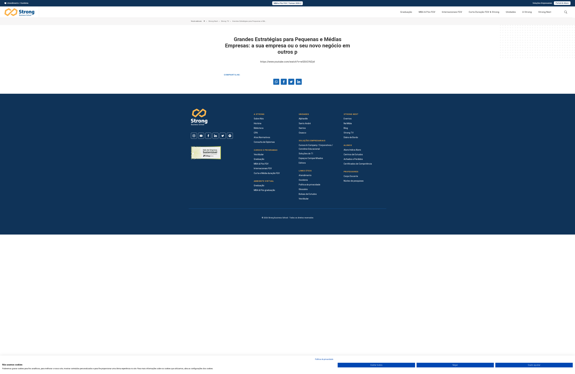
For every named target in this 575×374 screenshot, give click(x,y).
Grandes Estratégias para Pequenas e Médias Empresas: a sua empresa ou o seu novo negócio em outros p (249, 21)
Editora (302, 163)
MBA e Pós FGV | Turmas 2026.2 (287, 3)
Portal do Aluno (562, 3)
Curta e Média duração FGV (267, 173)
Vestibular (259, 154)
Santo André (305, 123)
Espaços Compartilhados (311, 158)
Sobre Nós (259, 118)
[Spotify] (230, 136)
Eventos (348, 118)
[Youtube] (201, 136)
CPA (256, 133)
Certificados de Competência (358, 164)
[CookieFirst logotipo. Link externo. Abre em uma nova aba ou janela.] (3, 361)
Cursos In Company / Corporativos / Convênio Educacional (316, 147)
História (257, 123)
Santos (302, 128)
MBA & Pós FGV (427, 12)
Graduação (406, 12)
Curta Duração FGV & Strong (484, 12)
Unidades (511, 12)
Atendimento (305, 175)
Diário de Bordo (351, 137)
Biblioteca (258, 128)
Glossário (303, 189)
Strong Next (544, 12)
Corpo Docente (351, 176)
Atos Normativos (262, 137)
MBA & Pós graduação (264, 190)
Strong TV (225, 21)
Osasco (302, 133)
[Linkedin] (215, 136)
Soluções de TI (306, 153)
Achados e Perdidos (353, 159)
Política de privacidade (309, 184)
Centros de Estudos (353, 154)
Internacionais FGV (452, 12)
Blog (346, 128)
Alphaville (303, 118)
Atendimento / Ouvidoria (17, 3)
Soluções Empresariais (542, 3)
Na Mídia (348, 123)
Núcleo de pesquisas (354, 181)
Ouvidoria (303, 180)
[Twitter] (223, 136)
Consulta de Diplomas (264, 142)
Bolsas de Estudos (308, 194)
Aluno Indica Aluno (352, 150)
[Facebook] (208, 136)
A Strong (527, 12)
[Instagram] (194, 136)
